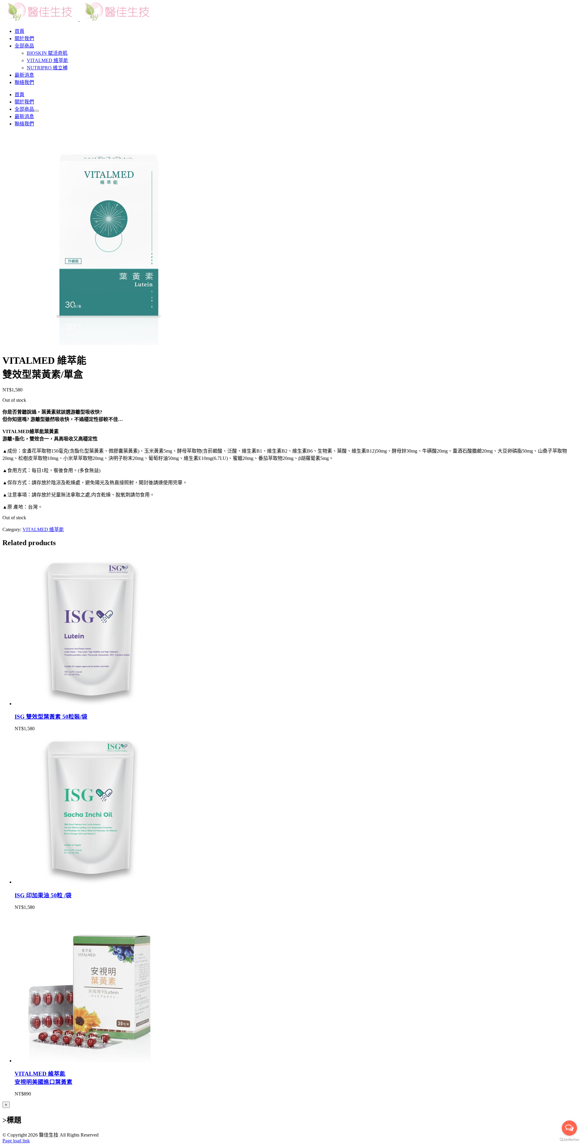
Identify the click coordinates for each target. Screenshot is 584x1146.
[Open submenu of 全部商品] (36, 111)
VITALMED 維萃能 (43, 529)
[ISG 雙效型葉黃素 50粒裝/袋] (91, 703)
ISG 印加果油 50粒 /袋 (43, 895)
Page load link (16, 1140)
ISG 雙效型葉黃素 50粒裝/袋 (51, 716)
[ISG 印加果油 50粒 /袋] (91, 882)
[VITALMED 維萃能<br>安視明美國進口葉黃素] (91, 1060)
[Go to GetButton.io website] (569, 1140)
